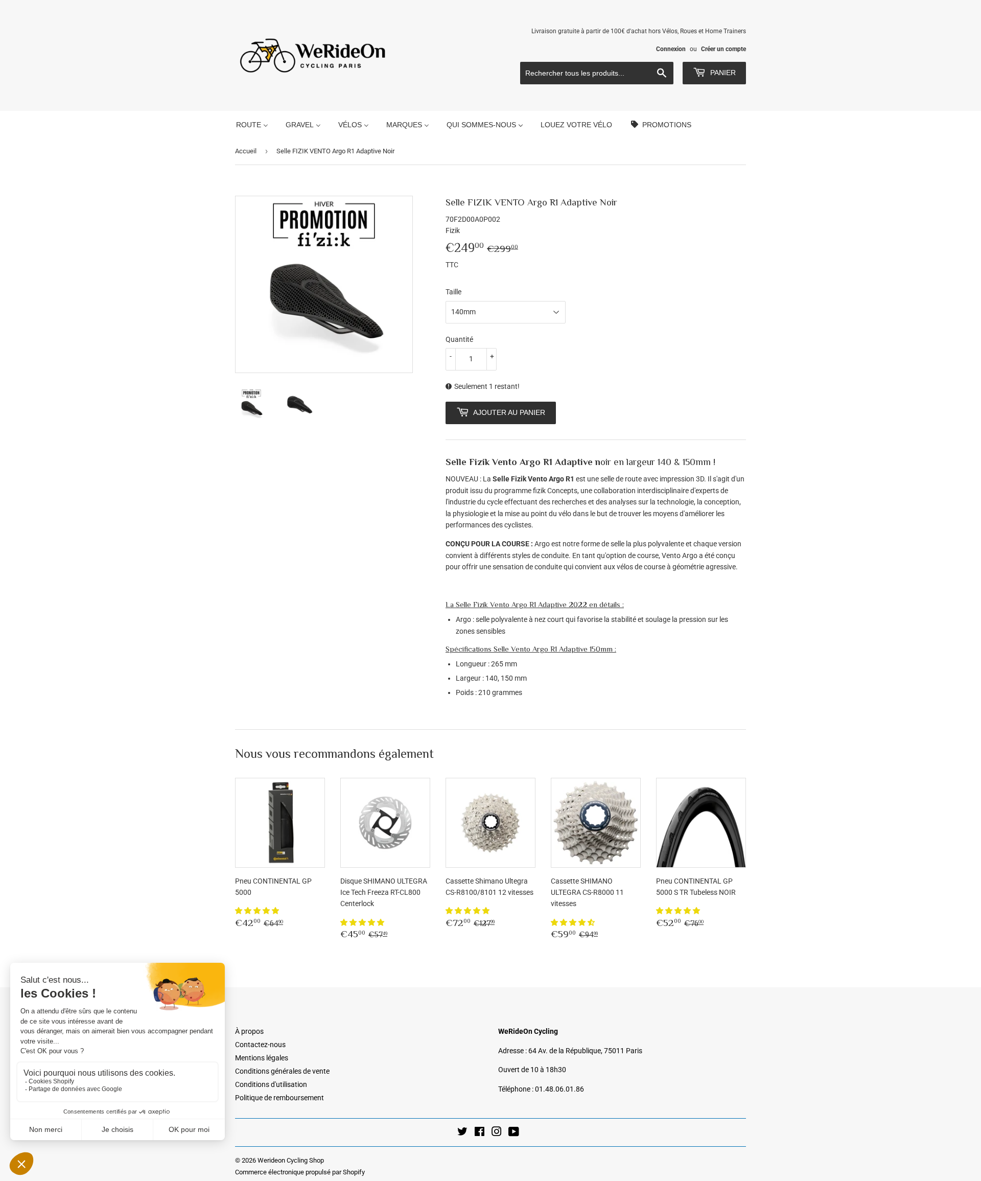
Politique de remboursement (279, 1098)
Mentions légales (261, 1058)
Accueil (245, 151)
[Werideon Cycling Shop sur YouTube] (513, 1133)
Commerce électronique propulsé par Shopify (300, 1172)
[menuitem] (252, 124)
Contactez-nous (260, 1044)
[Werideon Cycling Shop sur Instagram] (497, 1133)
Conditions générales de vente (282, 1071)
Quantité (459, 339)
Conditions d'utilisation (271, 1084)
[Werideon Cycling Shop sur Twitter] (462, 1133)
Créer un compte (723, 49)
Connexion (671, 49)
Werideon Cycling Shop (291, 1160)
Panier (722, 72)
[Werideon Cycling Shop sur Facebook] (479, 1133)
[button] (258, 911)
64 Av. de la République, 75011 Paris (585, 1051)
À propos (249, 1031)
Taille (453, 292)
